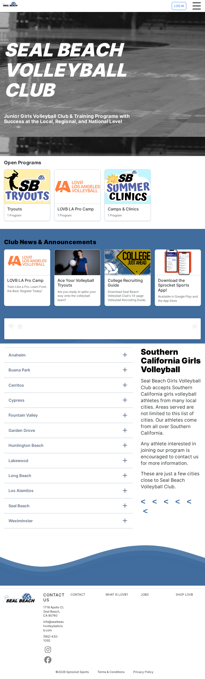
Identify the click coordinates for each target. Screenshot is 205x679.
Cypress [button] (16, 400)
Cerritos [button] (16, 385)
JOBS (145, 594)
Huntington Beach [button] (26, 445)
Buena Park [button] (19, 369)
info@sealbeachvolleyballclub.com (53, 626)
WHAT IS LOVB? (117, 594)
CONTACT (77, 594)
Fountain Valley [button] (23, 415)
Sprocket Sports (77, 672)
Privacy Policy (143, 672)
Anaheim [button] (17, 354)
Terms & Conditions (111, 672)
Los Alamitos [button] (21, 490)
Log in (179, 6)
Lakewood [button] (18, 460)
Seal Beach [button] (19, 505)
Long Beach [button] (19, 475)
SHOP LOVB (184, 594)
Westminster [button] (20, 520)
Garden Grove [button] (21, 430)
